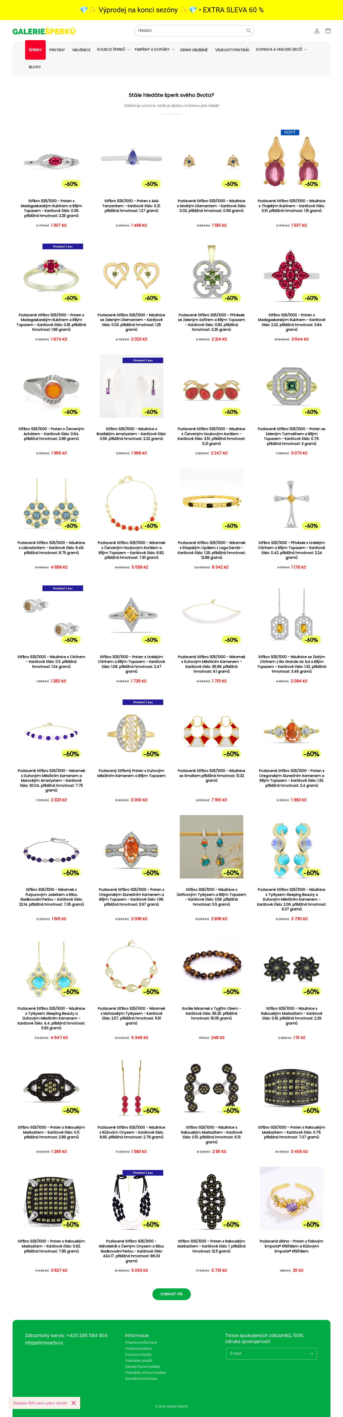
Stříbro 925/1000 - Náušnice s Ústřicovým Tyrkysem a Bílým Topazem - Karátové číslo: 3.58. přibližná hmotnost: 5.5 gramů (211, 897)
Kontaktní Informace (141, 1379)
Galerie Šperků (177, 1406)
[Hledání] (248, 30)
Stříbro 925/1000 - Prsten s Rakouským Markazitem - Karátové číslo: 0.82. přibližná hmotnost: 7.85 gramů (51, 1246)
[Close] (74, 1403)
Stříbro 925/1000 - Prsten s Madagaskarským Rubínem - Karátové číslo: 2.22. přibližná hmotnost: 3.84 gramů (291, 322)
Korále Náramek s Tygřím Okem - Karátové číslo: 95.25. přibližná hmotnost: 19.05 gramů (211, 1013)
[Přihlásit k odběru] (311, 1353)
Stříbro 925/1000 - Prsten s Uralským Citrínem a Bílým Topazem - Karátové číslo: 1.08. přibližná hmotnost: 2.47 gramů (131, 664)
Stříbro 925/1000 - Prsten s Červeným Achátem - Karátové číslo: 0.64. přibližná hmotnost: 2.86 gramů (51, 434)
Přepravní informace (141, 1343)
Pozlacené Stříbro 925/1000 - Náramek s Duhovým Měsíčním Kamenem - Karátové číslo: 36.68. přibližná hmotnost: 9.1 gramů (211, 664)
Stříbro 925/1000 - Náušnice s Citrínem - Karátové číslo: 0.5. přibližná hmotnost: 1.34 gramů (51, 662)
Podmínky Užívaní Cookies (145, 1373)
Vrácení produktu (138, 1349)
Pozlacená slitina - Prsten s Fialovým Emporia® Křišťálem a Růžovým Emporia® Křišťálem (291, 1246)
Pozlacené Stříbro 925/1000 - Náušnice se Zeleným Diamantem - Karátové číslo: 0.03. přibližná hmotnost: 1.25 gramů (131, 322)
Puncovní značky (138, 1355)
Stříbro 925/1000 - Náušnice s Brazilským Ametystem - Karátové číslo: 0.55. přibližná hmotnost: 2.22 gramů (131, 434)
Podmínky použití (138, 1361)
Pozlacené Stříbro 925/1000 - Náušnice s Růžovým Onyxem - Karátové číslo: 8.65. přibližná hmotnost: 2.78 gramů (131, 1132)
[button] (113, 49)
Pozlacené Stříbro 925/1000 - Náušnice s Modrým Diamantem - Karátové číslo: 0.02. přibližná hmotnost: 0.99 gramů (211, 206)
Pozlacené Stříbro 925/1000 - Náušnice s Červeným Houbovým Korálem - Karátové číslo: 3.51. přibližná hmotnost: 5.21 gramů (211, 436)
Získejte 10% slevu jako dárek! (40, 1402)
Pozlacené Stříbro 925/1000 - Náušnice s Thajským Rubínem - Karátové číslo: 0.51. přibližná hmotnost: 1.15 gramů (291, 206)
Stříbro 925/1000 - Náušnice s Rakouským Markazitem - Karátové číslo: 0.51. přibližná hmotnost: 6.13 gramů (211, 1135)
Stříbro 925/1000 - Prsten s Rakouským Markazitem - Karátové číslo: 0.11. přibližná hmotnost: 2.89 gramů (51, 1132)
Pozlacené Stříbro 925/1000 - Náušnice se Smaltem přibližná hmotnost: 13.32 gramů (211, 775)
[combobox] (194, 30)
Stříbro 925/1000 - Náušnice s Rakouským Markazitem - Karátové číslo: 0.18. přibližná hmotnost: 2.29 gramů (291, 1016)
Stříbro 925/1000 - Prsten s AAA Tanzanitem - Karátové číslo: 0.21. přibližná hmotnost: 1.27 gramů (131, 206)
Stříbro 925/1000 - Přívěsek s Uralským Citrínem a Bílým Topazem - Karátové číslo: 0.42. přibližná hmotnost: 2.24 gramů (291, 550)
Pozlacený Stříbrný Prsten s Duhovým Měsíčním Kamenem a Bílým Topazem (131, 773)
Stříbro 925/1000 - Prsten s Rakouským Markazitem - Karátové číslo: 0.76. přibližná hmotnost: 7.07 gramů (291, 1132)
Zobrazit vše (171, 1294)
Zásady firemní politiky (142, 1367)
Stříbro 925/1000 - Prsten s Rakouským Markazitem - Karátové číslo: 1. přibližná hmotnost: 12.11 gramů (212, 1246)
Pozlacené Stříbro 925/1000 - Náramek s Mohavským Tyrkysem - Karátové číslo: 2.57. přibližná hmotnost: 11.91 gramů (131, 1016)
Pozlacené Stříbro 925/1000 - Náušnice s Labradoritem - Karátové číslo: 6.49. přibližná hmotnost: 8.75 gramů (51, 547)
